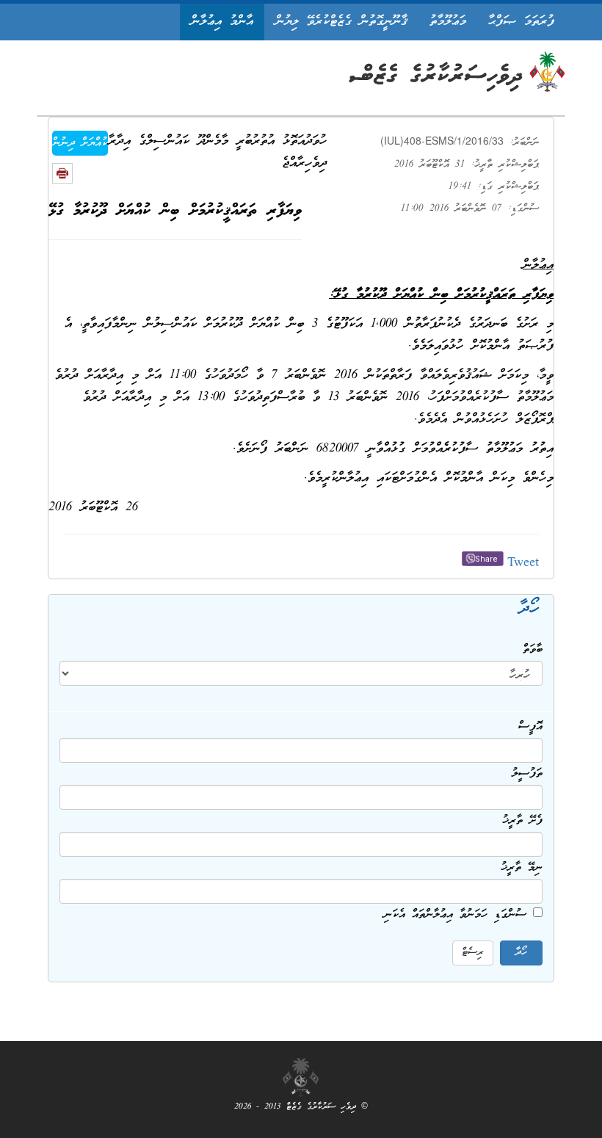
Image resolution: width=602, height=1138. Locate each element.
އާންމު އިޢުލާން (222, 22)
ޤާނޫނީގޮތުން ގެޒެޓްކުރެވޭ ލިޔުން (341, 22)
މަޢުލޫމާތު (447, 22)
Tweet (523, 563)
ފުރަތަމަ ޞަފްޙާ (521, 22)
